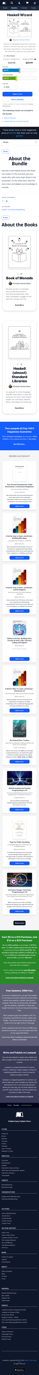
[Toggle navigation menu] (36, 142)
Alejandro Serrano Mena (21, 40)
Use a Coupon (6, 1148)
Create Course (7, 1221)
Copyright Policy (7, 1334)
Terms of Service (7, 1331)
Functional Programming (16, 209)
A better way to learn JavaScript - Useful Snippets (19, 589)
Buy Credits (6, 1295)
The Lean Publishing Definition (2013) (14, 1320)
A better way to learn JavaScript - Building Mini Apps (19, 537)
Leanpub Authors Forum (10, 1237)
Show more (19, 923)
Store (9, 1105)
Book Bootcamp (7, 1187)
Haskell (4, 209)
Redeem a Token (7, 1151)
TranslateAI (5, 1175)
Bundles (14, 8)
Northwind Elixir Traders (19, 740)
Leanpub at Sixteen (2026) (10, 1312)
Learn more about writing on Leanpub (19, 978)
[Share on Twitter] (3, 201)
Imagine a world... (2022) (10, 1317)
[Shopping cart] (27, 2)
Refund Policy (6, 1339)
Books (5, 8)
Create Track (6, 1223)
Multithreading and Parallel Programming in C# (19, 789)
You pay (5, 83)
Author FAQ (5, 1232)
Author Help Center (8, 1235)
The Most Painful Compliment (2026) (14, 1310)
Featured (5, 1133)
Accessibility (6, 1262)
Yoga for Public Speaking (19, 842)
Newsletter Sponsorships (10, 1168)
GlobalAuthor (6, 1163)
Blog (3, 1274)
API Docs (5, 1247)
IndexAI (4, 1165)
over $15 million (30, 970)
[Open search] (11, 2)
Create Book (6, 1216)
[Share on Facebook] (6, 201)
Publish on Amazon (8, 1173)
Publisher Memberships (10, 1199)
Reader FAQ (6, 1298)
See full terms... (19, 444)
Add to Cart (17, 94)
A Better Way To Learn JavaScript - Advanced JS (19, 690)
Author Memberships (9, 1213)
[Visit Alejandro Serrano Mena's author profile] (10, 283)
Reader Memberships (9, 1293)
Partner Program (7, 1257)
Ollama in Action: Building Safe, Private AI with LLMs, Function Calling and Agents (19, 640)
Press (4, 1279)
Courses (24, 8)
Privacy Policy (6, 1336)
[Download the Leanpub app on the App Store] (19, 1370)
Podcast (4, 1146)
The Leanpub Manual (9, 1240)
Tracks (33, 8)
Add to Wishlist (17, 99)
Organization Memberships (11, 1196)
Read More (19, 305)
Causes (4, 1259)
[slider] (19, 70)
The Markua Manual (8, 1245)
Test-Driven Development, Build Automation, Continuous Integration (19, 485)
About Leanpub (7, 1271)
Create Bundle (6, 1218)
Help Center (6, 1300)
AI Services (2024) (8, 1315)
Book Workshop (7, 1185)
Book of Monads (10, 118)
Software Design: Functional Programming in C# (19, 891)
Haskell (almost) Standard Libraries (16, 121)
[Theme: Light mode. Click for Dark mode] (19, 2)
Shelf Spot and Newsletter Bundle (13, 1170)
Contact (4, 1276)
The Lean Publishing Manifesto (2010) (14, 1322)
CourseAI (5, 1160)
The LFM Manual (7, 1242)
